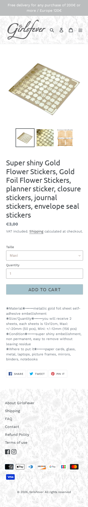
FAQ (8, 419)
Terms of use (16, 442)
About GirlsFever (20, 403)
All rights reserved (58, 492)
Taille (10, 247)
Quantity (12, 265)
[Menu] (80, 30)
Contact (12, 427)
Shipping (36, 231)
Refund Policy (17, 434)
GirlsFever (36, 492)
